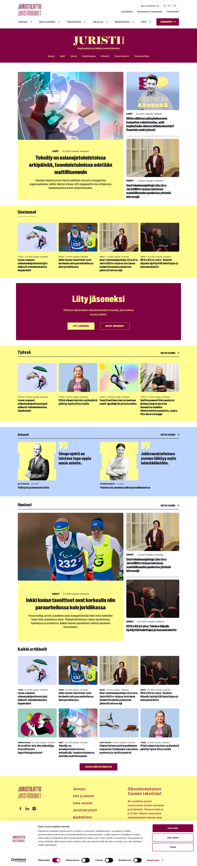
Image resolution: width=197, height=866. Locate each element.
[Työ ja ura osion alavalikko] (106, 22)
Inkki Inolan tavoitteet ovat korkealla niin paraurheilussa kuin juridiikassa (76, 263)
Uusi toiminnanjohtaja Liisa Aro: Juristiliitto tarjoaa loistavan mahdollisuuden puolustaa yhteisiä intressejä (148, 191)
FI (164, 5)
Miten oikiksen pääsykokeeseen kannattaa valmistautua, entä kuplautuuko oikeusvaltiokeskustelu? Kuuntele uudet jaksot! (150, 124)
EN (175, 5)
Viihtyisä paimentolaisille (33, 487)
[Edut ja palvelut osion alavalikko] (59, 22)
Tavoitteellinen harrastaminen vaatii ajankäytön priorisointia (118, 402)
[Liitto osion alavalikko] (150, 22)
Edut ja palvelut (47, 21)
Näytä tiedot (153, 860)
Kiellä (173, 847)
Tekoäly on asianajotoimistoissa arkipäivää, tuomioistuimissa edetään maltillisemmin (70, 164)
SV (169, 5)
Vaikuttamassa (89, 56)
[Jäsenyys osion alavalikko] (31, 22)
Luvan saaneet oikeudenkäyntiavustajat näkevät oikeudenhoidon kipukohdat (32, 265)
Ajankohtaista (122, 21)
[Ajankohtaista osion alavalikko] (133, 22)
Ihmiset (51, 56)
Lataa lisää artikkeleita (98, 767)
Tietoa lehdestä (121, 56)
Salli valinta (173, 837)
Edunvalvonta (74, 21)
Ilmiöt (62, 56)
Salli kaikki (173, 828)
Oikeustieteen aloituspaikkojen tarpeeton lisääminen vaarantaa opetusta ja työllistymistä (119, 749)
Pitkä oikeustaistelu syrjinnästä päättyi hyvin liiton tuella (78, 402)
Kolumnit (105, 56)
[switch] (85, 860)
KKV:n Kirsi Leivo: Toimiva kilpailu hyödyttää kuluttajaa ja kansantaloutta (159, 263)
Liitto (144, 21)
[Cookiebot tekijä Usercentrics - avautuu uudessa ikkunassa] (18, 860)
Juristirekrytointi (85, 810)
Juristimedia (127, 11)
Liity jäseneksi (81, 326)
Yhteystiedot (173, 11)
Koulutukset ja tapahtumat (149, 11)
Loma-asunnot (83, 803)
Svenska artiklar (141, 56)
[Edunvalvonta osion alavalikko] (85, 22)
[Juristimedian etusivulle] (98, 43)
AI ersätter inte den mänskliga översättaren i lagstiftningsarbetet (36, 749)
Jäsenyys (23, 21)
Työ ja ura (98, 21)
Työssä (73, 56)
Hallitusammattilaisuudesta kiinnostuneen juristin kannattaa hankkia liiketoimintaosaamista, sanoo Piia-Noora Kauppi (159, 407)
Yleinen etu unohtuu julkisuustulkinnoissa (125, 487)
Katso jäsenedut (115, 326)
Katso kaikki (168, 353)
